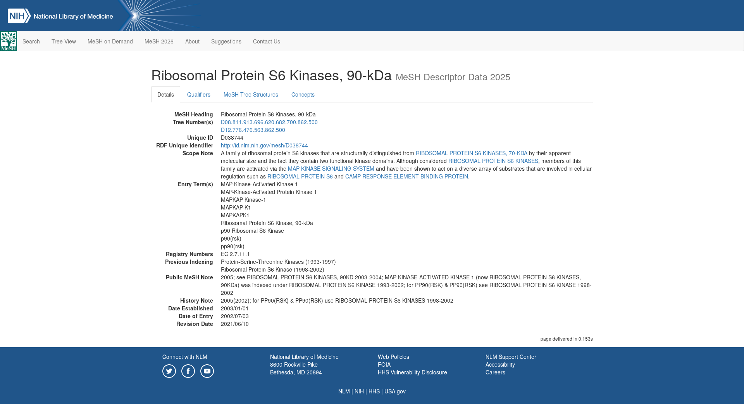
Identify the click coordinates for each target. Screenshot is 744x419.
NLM (344, 391)
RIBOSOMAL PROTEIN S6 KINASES (493, 160)
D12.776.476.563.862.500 (253, 129)
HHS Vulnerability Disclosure (412, 372)
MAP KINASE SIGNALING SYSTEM (331, 168)
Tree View (64, 41)
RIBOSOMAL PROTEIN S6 (300, 176)
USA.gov (395, 391)
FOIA (384, 364)
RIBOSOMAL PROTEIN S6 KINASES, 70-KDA (471, 153)
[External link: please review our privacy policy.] (169, 370)
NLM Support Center (511, 356)
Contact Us (266, 41)
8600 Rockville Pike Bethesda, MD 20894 (296, 368)
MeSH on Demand (110, 41)
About (192, 41)
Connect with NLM (184, 356)
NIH (359, 391)
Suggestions (226, 41)
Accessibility (500, 364)
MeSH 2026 (159, 41)
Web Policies (393, 356)
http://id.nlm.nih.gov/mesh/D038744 (264, 145)
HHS (374, 391)
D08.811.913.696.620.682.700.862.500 (269, 122)
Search (31, 41)
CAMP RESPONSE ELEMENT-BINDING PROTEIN (406, 176)
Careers (495, 372)
